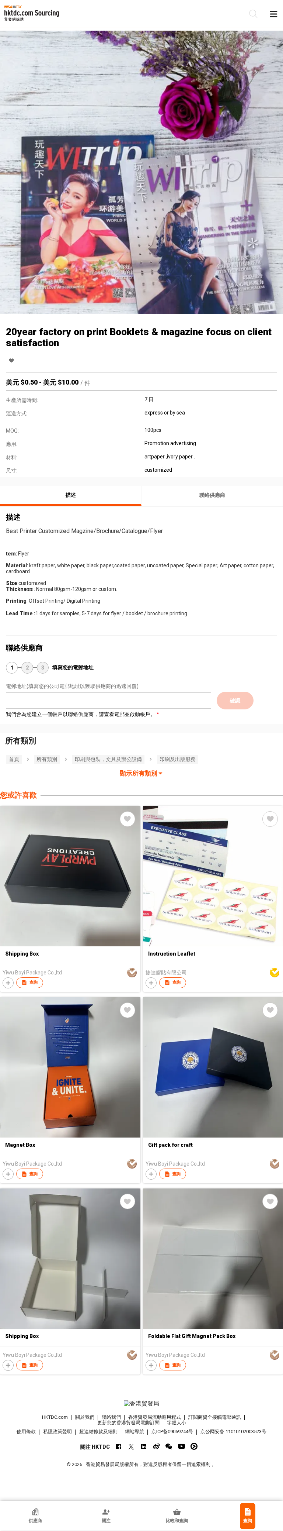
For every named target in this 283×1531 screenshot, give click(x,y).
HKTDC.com (55, 1417)
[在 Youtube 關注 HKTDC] (181, 1446)
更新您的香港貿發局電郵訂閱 (128, 1422)
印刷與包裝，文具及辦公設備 (108, 759)
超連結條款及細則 (98, 1431)
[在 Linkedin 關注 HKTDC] (143, 1446)
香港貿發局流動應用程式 (154, 1417)
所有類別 (46, 759)
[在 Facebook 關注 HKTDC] (118, 1446)
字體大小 (176, 1422)
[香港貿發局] (141, 1403)
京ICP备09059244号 (172, 1431)
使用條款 (26, 1431)
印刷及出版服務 (178, 759)
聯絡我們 (111, 1417)
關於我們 (84, 1417)
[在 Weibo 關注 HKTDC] (156, 1446)
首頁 (14, 759)
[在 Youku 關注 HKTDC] (194, 1446)
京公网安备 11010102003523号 (233, 1431)
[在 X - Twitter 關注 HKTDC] (131, 1446)
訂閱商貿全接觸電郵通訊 (214, 1417)
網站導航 (134, 1431)
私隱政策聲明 (57, 1431)
